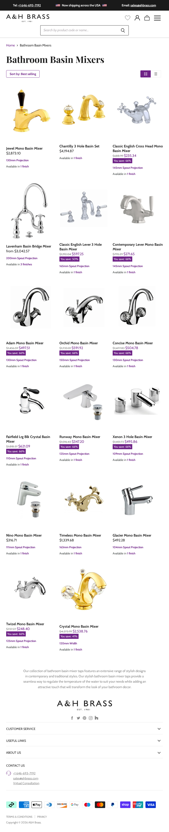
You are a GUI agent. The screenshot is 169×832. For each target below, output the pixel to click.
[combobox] (78, 30)
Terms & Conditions (19, 816)
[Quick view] (31, 113)
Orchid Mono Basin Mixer (78, 343)
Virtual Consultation (26, 783)
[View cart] (147, 18)
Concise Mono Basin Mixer (133, 343)
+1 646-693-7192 (24, 773)
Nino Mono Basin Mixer (24, 535)
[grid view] (145, 73)
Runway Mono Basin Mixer (79, 437)
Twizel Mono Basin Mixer (25, 624)
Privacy (42, 816)
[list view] (156, 73)
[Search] (123, 30)
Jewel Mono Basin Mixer (24, 148)
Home (10, 45)
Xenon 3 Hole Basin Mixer (132, 437)
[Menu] (157, 18)
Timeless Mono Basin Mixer (80, 535)
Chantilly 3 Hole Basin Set (79, 146)
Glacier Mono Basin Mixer (132, 535)
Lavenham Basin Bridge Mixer (28, 246)
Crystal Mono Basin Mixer (78, 626)
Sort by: (23, 74)
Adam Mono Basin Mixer (24, 343)
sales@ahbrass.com (25, 778)
